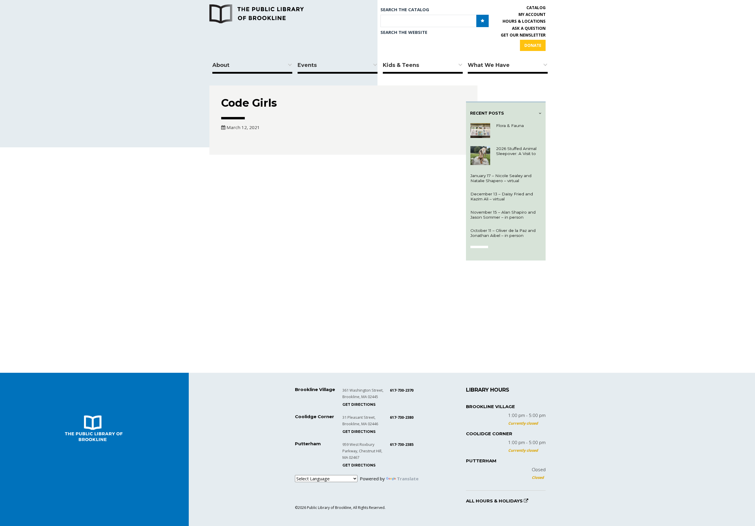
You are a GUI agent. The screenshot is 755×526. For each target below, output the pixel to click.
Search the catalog (404, 9)
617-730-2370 (401, 390)
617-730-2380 (401, 417)
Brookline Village (490, 406)
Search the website (403, 32)
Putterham (481, 461)
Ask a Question (529, 28)
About (220, 65)
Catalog (536, 7)
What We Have (489, 65)
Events (307, 65)
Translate (407, 479)
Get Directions (358, 404)
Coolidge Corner (489, 433)
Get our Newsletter (523, 35)
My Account (532, 14)
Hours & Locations (524, 21)
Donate (532, 45)
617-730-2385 (401, 444)
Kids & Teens (401, 65)
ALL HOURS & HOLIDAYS (495, 501)
